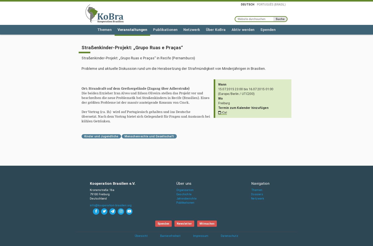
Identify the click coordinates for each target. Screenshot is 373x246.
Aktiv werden (243, 29)
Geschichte (184, 194)
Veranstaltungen (132, 29)
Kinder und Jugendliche (101, 136)
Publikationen (165, 29)
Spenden (268, 29)
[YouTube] (129, 211)
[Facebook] (96, 211)
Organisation (185, 190)
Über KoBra (216, 29)
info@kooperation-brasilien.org (111, 205)
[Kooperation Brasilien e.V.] (104, 13)
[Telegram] (113, 211)
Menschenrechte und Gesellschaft (149, 136)
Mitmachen (207, 223)
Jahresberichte (186, 198)
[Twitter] (105, 211)
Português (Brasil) (271, 4)
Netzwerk (191, 29)
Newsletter (184, 223)
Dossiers (257, 194)
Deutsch (247, 4)
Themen (104, 29)
